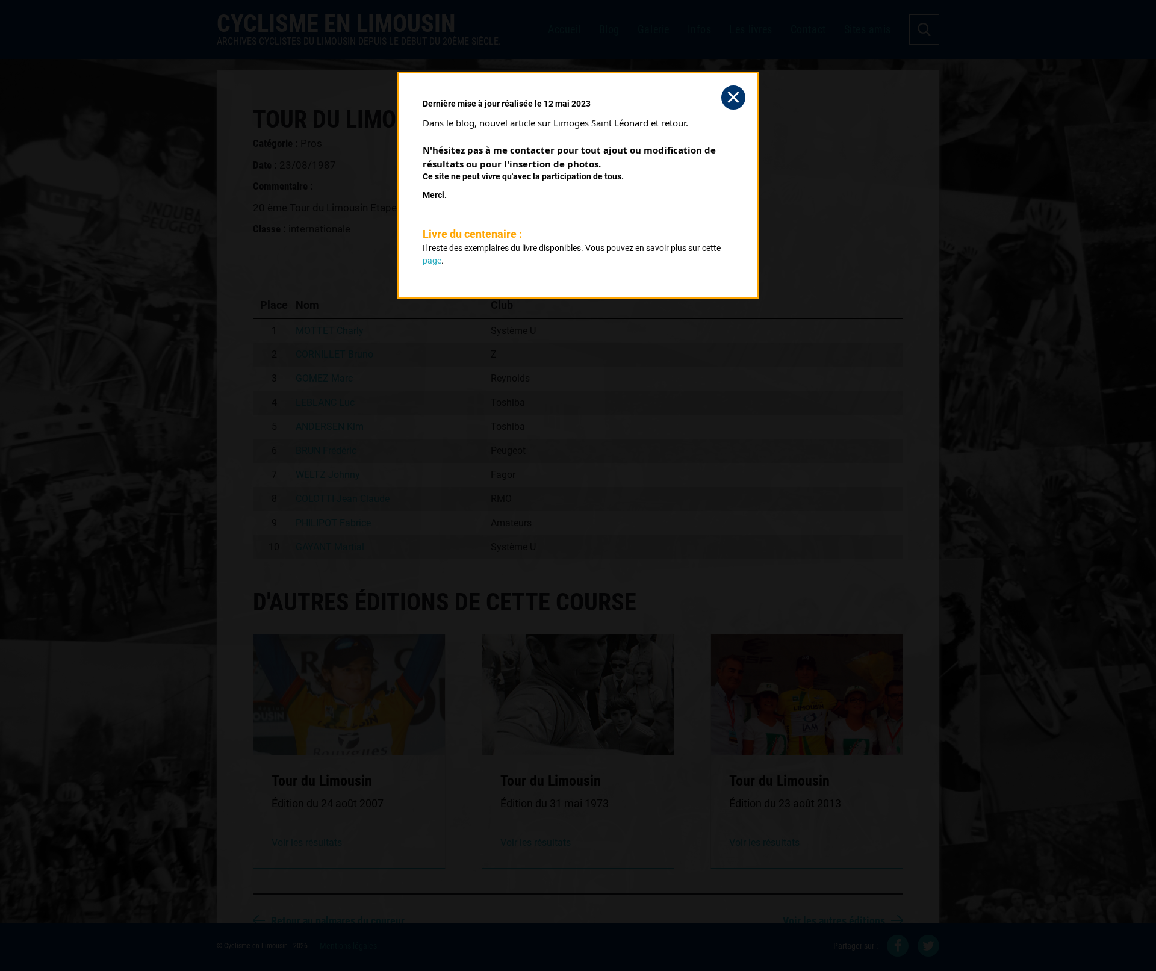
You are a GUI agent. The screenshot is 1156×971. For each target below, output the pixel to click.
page (432, 260)
